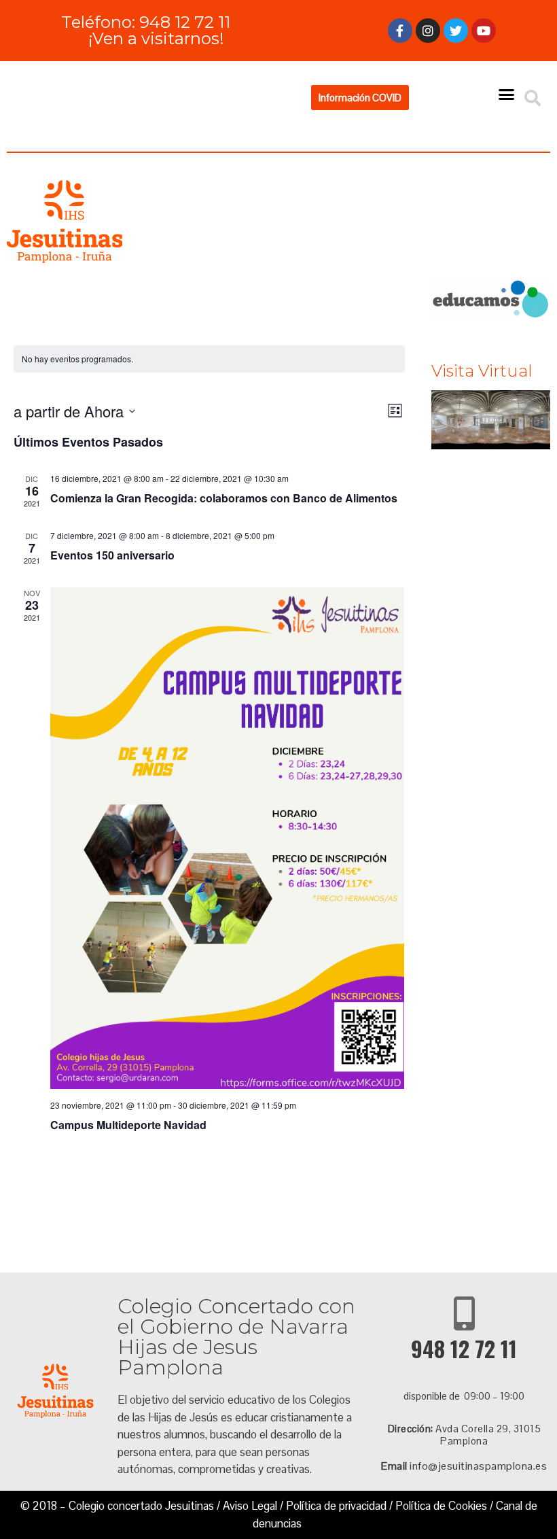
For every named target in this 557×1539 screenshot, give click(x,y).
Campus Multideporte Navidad (128, 1124)
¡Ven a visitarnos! (156, 38)
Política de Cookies (441, 1505)
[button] (360, 97)
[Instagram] (428, 30)
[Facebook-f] (400, 30)
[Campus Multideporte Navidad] (227, 838)
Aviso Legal (250, 1505)
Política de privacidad (336, 1505)
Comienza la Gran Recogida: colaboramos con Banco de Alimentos (223, 498)
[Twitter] (456, 30)
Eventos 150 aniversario (112, 555)
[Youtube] (483, 30)
